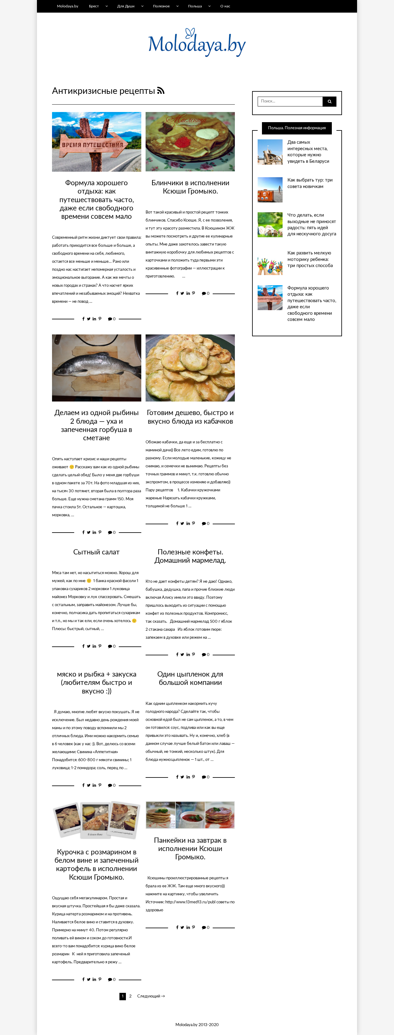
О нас (225, 6)
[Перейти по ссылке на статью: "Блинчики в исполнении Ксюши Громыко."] (190, 142)
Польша (195, 6)
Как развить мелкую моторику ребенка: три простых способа (310, 259)
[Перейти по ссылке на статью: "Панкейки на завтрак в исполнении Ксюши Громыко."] (190, 815)
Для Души (126, 6)
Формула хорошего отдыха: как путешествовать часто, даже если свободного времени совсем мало (96, 200)
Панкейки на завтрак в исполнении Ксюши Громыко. (190, 849)
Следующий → (151, 996)
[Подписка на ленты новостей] (160, 91)
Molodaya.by (67, 6)
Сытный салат (96, 552)
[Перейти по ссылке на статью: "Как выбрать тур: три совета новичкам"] (270, 190)
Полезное (161, 6)
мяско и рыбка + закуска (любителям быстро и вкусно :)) (96, 683)
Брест (94, 6)
